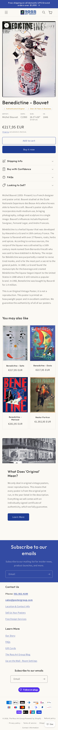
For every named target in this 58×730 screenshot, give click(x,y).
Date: (23, 114)
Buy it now (29, 149)
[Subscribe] (49, 574)
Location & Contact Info (17, 606)
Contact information (30, 727)
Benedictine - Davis (42, 365)
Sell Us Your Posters (15, 612)
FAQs (7, 641)
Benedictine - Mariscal (15, 418)
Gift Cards (10, 648)
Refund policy (49, 718)
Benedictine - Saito (15, 366)
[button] (6, 12)
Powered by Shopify (33, 718)
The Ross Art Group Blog (17, 654)
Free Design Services (15, 618)
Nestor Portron (42, 417)
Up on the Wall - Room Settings (21, 660)
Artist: (5, 114)
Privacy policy (14, 723)
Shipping (5, 132)
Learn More (18, 516)
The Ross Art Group (17, 718)
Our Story (10, 635)
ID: (44, 114)
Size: (32, 114)
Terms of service (29, 723)
